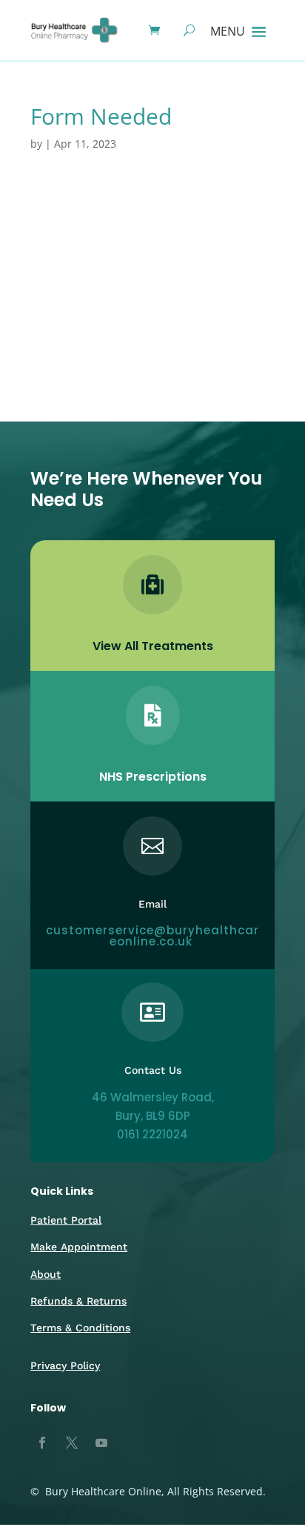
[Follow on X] (72, 1443)
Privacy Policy (65, 1365)
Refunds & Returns (78, 1301)
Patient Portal (65, 1220)
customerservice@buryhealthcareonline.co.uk (152, 935)
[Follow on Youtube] (101, 1443)
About (45, 1274)
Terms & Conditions (80, 1328)
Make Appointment (78, 1247)
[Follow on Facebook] (42, 1443)
